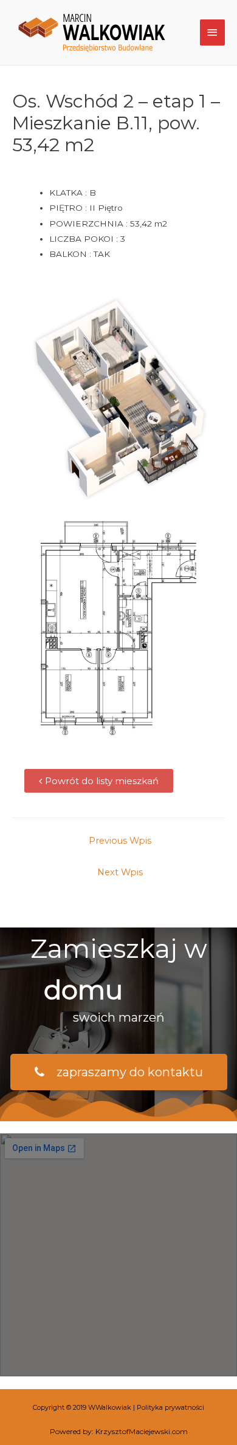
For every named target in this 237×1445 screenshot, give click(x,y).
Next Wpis (120, 872)
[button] (98, 781)
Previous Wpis (120, 840)
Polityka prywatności (170, 1407)
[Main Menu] (212, 32)
